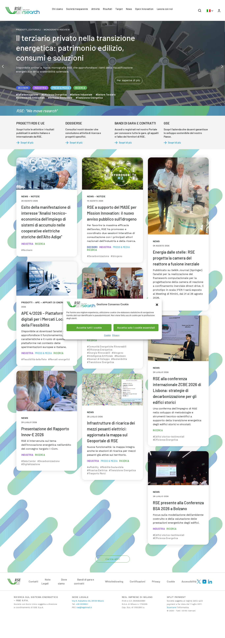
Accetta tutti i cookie (89, 327)
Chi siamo (57, 9)
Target (119, 9)
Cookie (107, 335)
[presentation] (3, 66)
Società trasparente (77, 9)
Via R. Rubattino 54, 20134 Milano (88, 601)
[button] (157, 304)
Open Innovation (144, 9)
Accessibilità (189, 581)
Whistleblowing (114, 581)
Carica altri (112, 559)
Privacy (115, 335)
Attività (95, 9)
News (129, 9)
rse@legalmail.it (84, 607)
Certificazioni (137, 581)
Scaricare (171, 607)
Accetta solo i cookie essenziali (136, 327)
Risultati (107, 9)
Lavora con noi (165, 9)
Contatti (33, 581)
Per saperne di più (128, 66)
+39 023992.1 (81, 604)
